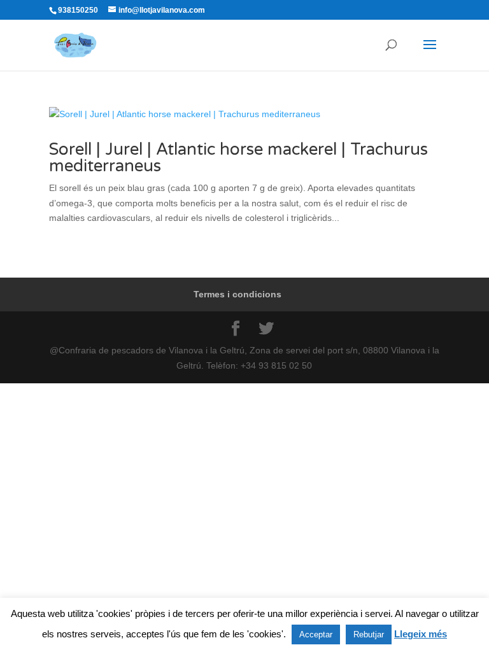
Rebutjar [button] (368, 634)
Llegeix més (420, 633)
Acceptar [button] (315, 634)
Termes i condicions (237, 294)
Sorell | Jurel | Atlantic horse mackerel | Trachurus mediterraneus (238, 157)
